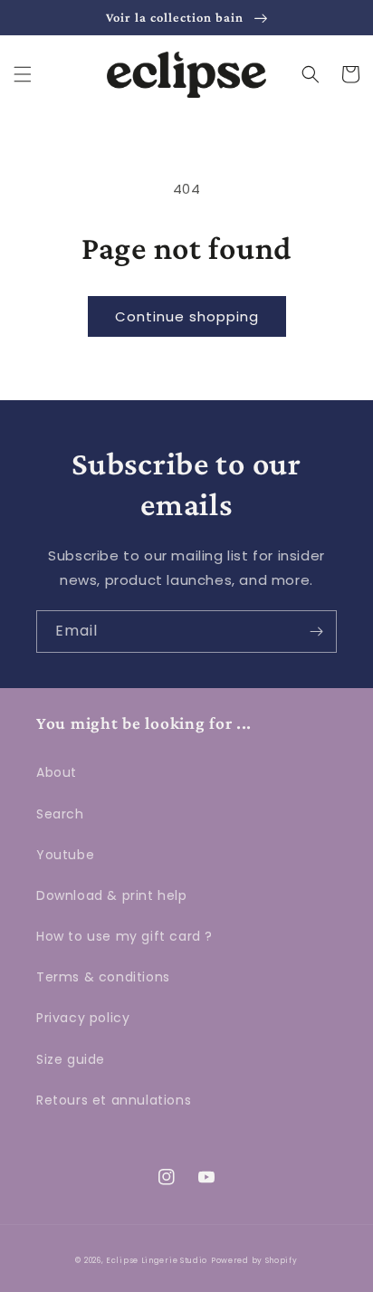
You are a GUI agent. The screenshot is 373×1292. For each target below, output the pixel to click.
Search (60, 814)
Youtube (65, 855)
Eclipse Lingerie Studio (156, 1260)
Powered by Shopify (254, 1260)
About (56, 772)
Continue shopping (187, 316)
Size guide (70, 1059)
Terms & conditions (103, 977)
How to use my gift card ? (124, 936)
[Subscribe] (316, 631)
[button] (23, 74)
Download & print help (111, 895)
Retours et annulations (113, 1100)
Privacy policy (82, 1018)
